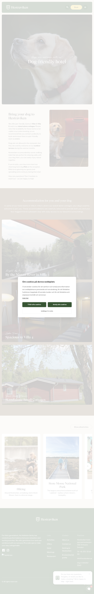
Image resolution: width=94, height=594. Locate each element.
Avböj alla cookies (60, 304)
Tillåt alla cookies (34, 304)
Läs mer (25, 298)
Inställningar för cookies (47, 311)
